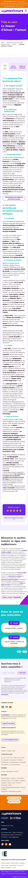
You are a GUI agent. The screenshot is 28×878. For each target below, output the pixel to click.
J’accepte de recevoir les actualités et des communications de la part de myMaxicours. (15, 679)
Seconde (9, 42)
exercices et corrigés (14, 576)
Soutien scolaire (14, 798)
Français (14, 44)
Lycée (2, 42)
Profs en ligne (22, 572)
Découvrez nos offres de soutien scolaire (14, 198)
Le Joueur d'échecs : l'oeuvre (14, 628)
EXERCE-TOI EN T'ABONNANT (11, 597)
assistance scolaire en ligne (9, 579)
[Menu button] (26, 11)
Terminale (20, 42)
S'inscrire (22, 673)
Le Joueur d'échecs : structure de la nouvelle (14, 642)
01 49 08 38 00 (5, 715)
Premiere (14, 42)
